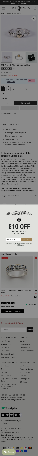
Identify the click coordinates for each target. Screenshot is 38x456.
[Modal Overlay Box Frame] (19, 228)
